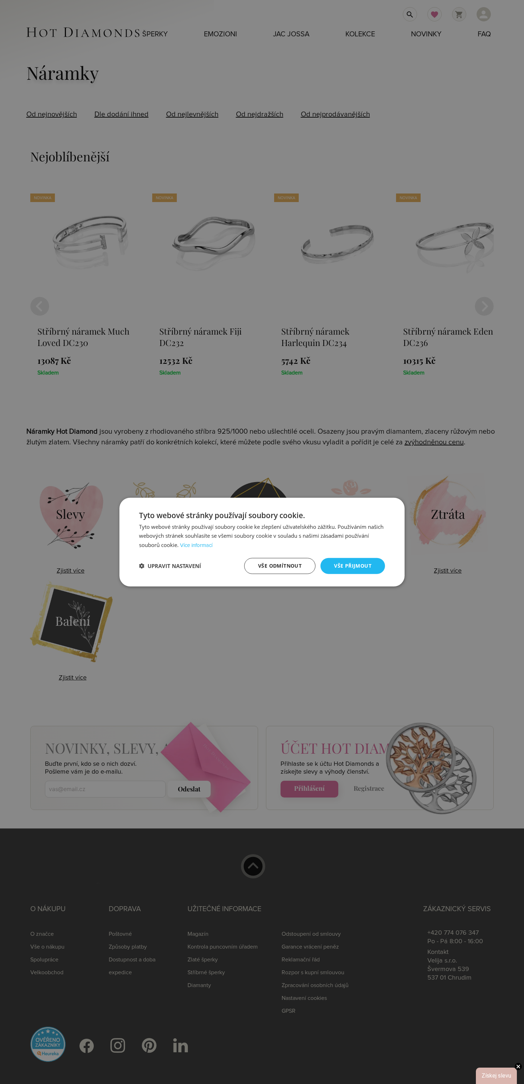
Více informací (196, 545)
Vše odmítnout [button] (280, 565)
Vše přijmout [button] (352, 565)
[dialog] (262, 542)
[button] (170, 566)
